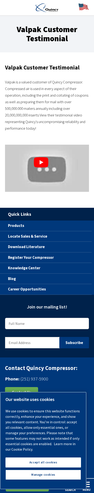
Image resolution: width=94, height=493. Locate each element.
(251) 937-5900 (34, 379)
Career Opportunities (27, 289)
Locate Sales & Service (27, 236)
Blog (12, 278)
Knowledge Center (24, 267)
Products (16, 225)
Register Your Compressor (31, 257)
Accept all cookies (43, 462)
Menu (87, 490)
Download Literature (26, 246)
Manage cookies (43, 475)
